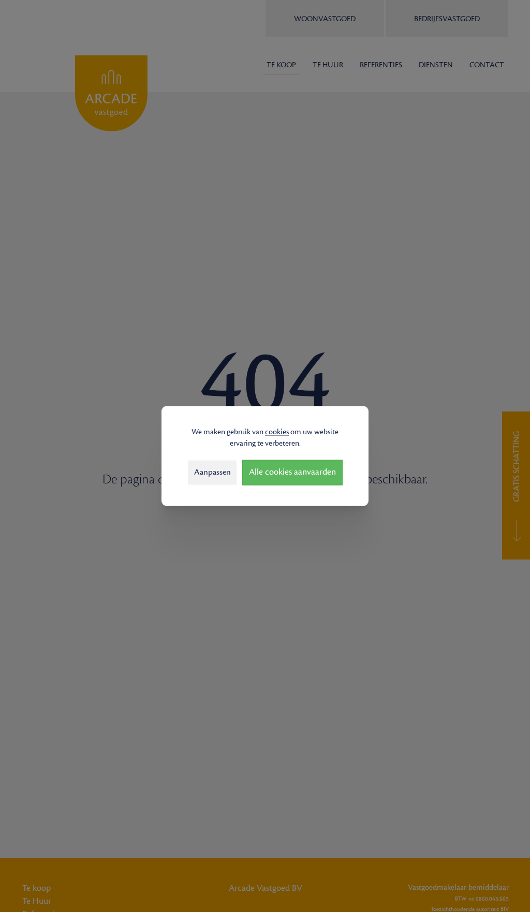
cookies (277, 432)
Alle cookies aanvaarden (292, 472)
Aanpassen (212, 472)
